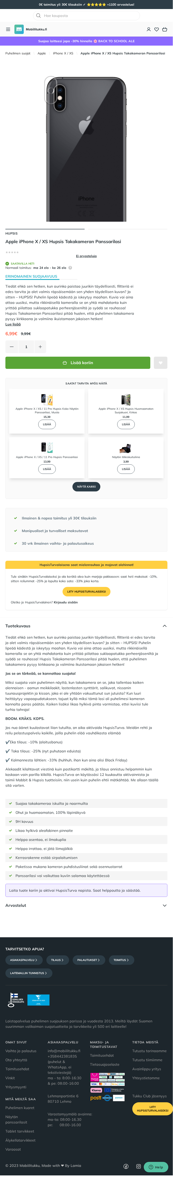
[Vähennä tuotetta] (11, 346)
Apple (42, 53)
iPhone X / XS (63, 53)
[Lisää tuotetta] (40, 346)
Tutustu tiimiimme (147, 1060)
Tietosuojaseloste (104, 1064)
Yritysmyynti (15, 1087)
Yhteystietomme (146, 1078)
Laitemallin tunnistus (27, 973)
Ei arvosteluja (86, 256)
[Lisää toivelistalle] (160, 363)
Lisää (47, 424)
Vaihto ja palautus (20, 1051)
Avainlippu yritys (146, 1069)
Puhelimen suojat (17, 53)
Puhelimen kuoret (19, 1107)
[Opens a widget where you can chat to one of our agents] (156, 1167)
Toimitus (120, 960)
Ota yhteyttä (16, 1060)
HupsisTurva (113, 727)
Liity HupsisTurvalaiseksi (86, 591)
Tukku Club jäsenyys (149, 1096)
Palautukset (87, 960)
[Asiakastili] (149, 29)
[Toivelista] (156, 29)
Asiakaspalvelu (22, 960)
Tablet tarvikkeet (19, 1131)
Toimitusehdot (17, 1069)
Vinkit (10, 1078)
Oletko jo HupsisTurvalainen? (44, 602)
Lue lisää (13, 324)
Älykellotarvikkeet (20, 1140)
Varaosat (13, 1149)
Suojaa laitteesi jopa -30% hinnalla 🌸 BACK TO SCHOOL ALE (86, 41)
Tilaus (56, 960)
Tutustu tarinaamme (149, 1051)
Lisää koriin (82, 362)
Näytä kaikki (86, 486)
